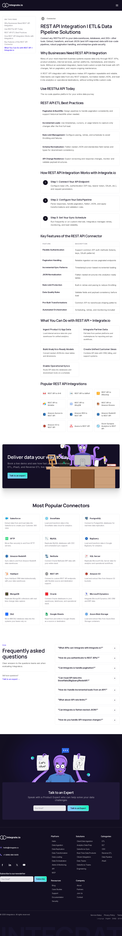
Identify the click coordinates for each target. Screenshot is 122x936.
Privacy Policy (109, 915)
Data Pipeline (107, 857)
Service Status (96, 915)
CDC (103, 849)
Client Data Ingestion (85, 841)
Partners (80, 889)
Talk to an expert (17, 475)
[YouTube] (24, 864)
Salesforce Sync (83, 849)
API (53, 869)
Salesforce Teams (84, 865)
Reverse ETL (107, 853)
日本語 (114, 918)
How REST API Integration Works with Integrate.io (19, 37)
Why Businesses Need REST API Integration (17, 24)
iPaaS (104, 861)
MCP (54, 873)
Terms (119, 915)
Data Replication (58, 849)
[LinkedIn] (9, 864)
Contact (80, 897)
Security (55, 901)
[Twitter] (17, 864)
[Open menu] (117, 5)
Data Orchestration (59, 861)
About (79, 885)
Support (55, 893)
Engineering (81, 869)
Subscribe (40, 879)
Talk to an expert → (11, 679)
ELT (103, 845)
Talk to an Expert (78, 808)
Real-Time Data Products (86, 853)
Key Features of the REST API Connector (16, 43)
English (108, 918)
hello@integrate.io (10, 848)
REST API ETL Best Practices (15, 32)
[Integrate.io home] (12, 5)
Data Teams (81, 861)
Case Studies (57, 889)
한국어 (120, 918)
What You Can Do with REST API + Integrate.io (18, 49)
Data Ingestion (57, 845)
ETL (103, 841)
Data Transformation (59, 853)
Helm (54, 841)
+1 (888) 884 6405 (10, 855)
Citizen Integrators (84, 857)
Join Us (80, 893)
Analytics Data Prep (84, 845)
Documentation (58, 897)
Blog (53, 885)
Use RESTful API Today (13, 29)
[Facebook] (2, 864)
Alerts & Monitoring (59, 865)
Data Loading (57, 857)
